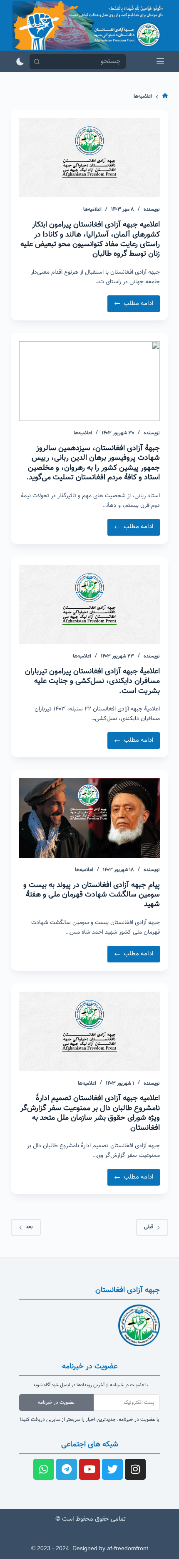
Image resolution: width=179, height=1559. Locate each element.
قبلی (148, 1227)
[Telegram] (66, 1469)
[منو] (160, 61)
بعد (29, 1227)
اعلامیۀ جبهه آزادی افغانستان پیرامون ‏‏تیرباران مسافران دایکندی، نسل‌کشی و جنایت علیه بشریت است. (92, 681)
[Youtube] (89, 1469)
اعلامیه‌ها (92, 209)
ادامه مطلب (131, 301)
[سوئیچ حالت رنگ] (20, 61)
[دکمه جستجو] (37, 61)
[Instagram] (135, 1469)
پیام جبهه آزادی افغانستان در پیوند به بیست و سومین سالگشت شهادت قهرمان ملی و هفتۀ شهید (91, 895)
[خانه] (165, 97)
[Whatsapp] (43, 1469)
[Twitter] (112, 1469)
